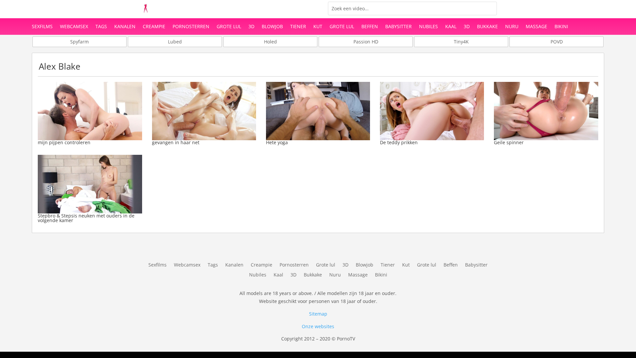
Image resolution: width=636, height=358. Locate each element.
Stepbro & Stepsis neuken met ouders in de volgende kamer (86, 217)
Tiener (298, 27)
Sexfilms (42, 27)
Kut (317, 27)
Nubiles (428, 27)
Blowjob (272, 27)
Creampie (154, 27)
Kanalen (124, 27)
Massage (536, 27)
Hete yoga (277, 142)
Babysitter (398, 27)
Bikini (561, 27)
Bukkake (487, 27)
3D (251, 27)
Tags (101, 27)
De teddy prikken (399, 142)
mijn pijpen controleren (64, 142)
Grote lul (229, 27)
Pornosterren (191, 27)
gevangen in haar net (175, 142)
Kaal (450, 27)
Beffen (369, 27)
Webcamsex (74, 27)
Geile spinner (509, 142)
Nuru (511, 27)
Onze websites (318, 326)
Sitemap (318, 314)
